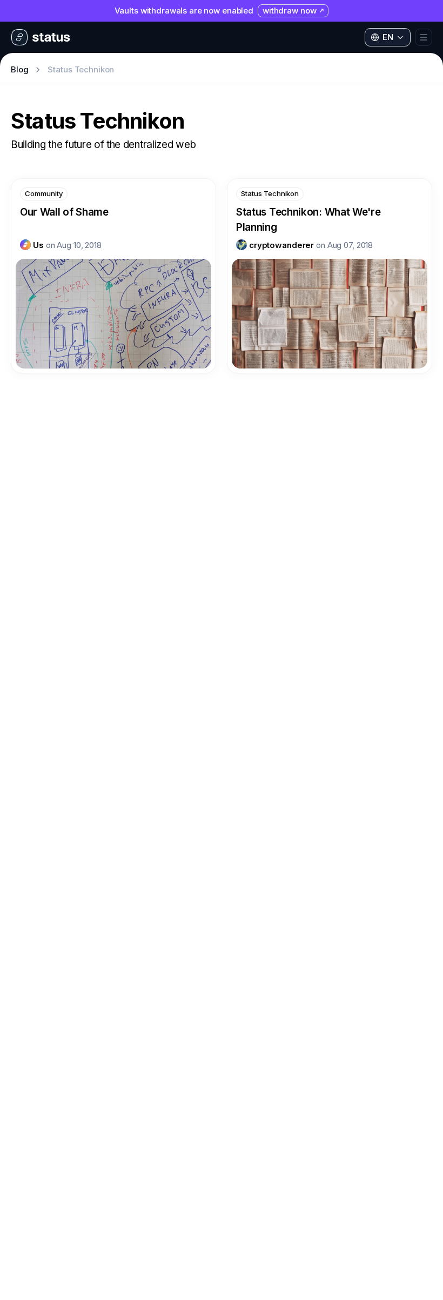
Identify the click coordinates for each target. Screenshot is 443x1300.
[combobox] (388, 37)
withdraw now (289, 10)
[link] (32, 244)
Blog (19, 69)
